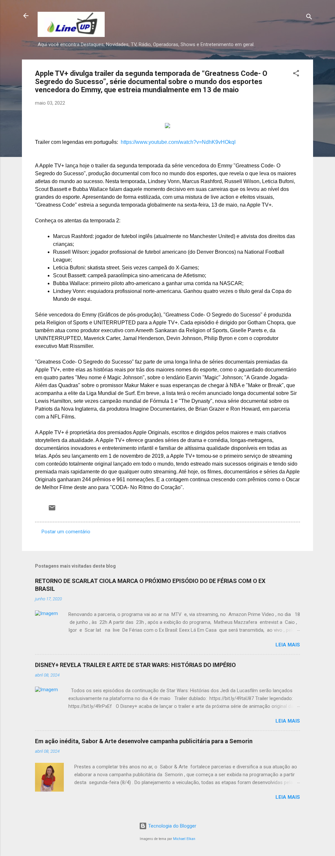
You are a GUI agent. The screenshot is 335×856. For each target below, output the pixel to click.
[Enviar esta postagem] (52, 510)
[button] (296, 74)
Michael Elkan (184, 839)
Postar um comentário (66, 532)
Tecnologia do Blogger (171, 826)
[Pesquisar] (309, 18)
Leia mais (287, 645)
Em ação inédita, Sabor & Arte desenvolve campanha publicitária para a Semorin (144, 741)
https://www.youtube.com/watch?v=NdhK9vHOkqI (178, 142)
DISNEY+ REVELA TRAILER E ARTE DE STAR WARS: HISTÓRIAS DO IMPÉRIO (135, 664)
